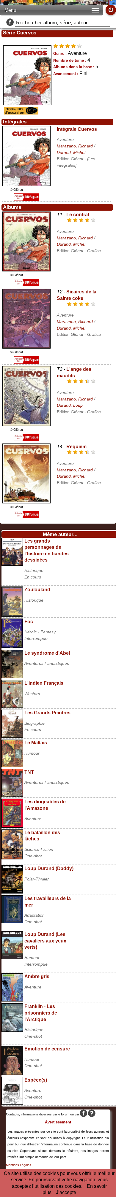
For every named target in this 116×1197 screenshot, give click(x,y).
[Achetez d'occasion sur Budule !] (20, 112)
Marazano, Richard (75, 146)
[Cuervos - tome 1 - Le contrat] (26, 269)
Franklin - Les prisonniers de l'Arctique (40, 1013)
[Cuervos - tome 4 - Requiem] (26, 501)
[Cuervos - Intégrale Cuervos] (26, 184)
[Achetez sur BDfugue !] (26, 199)
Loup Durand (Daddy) (48, 868)
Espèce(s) (35, 1079)
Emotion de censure (47, 1048)
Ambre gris (36, 976)
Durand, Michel (71, 152)
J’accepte (66, 1192)
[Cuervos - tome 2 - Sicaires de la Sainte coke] (26, 346)
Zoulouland (37, 589)
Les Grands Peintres (47, 712)
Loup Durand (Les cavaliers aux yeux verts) (45, 941)
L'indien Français (43, 683)
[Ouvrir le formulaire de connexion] (111, 10)
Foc (28, 621)
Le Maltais (35, 742)
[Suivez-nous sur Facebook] (10, 22)
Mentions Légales (18, 1165)
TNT (29, 772)
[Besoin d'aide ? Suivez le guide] (91, 1114)
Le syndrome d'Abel (47, 653)
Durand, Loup (70, 405)
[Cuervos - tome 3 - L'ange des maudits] (26, 424)
